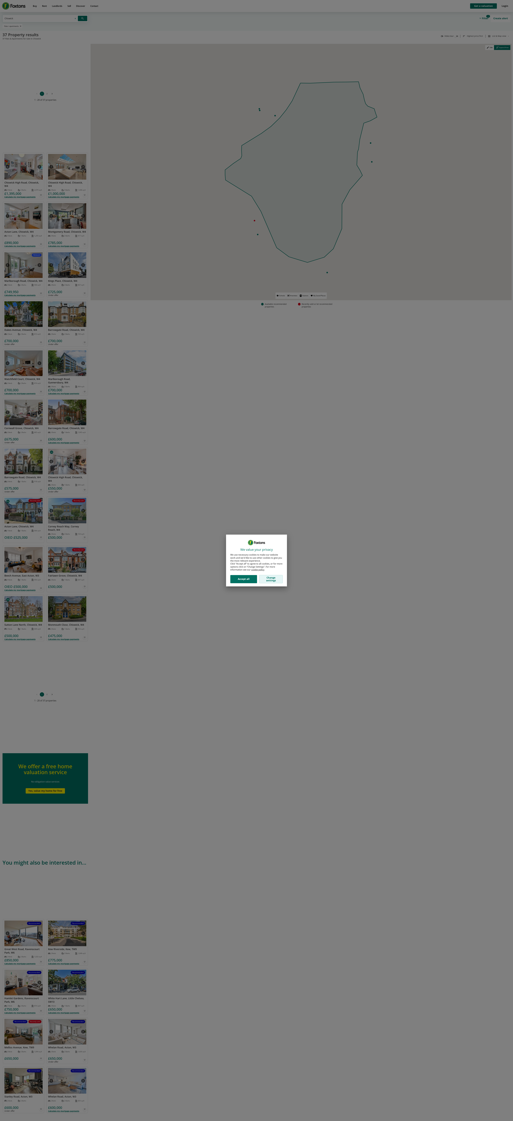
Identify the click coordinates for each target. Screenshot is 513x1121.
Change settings (271, 579)
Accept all (244, 579)
